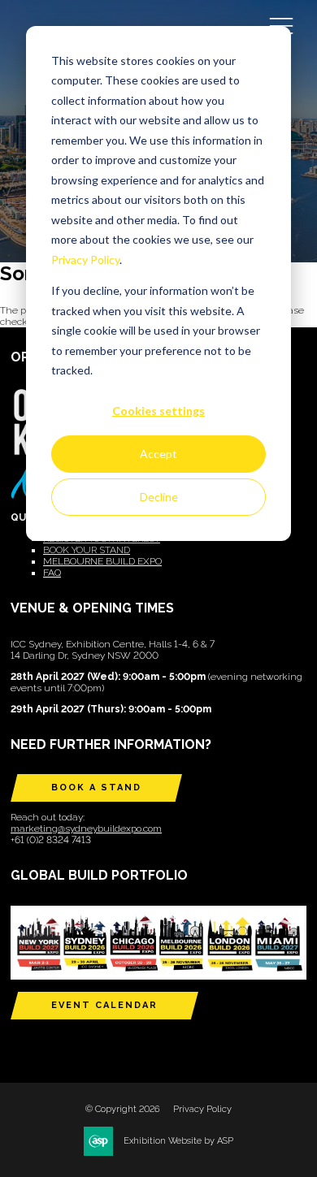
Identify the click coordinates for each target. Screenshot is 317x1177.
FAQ (52, 572)
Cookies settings (158, 411)
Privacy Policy (85, 259)
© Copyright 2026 (122, 1109)
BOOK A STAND (96, 787)
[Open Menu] (281, 25)
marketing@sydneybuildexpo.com (86, 828)
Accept (158, 454)
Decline (159, 497)
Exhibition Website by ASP (178, 1141)
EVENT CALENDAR (104, 1005)
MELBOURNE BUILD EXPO (102, 561)
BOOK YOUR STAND (86, 550)
